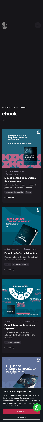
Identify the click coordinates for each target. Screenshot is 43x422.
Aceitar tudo (21, 411)
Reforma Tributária (20, 264)
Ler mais (8, 197)
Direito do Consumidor (11, 107)
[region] (21, 405)
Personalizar (21, 417)
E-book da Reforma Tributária (20, 253)
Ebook (23, 107)
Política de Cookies (16, 406)
